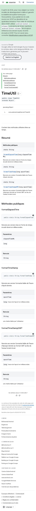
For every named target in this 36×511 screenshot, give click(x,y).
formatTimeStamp (10, 172)
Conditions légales (8, 497)
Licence (18, 497)
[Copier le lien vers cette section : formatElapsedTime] (21, 210)
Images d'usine (6, 434)
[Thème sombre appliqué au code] (33, 215)
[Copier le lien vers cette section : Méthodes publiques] (26, 204)
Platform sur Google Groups (10, 457)
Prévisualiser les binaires (9, 431)
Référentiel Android (8, 421)
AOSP (3, 65)
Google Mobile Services (9, 480)
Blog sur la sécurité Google (10, 454)
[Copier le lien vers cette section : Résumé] (12, 138)
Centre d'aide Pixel (7, 474)
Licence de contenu (28, 405)
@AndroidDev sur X (7, 448)
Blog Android (6, 451)
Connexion (30, 2)
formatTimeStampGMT (11, 187)
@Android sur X (6, 445)
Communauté (20, 494)
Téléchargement (7, 428)
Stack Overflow (6, 484)
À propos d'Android (8, 494)
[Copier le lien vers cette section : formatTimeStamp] (20, 268)
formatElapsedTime (10, 154)
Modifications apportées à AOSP (21, 35)
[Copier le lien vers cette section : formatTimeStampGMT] (24, 328)
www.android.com (7, 477)
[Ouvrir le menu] (3, 2)
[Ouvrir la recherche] (20, 2)
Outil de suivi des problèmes (10, 487)
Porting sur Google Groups (10, 463)
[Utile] (22, 69)
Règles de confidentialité (10, 500)
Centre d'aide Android (8, 471)
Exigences (5, 424)
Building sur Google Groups (10, 460)
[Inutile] (25, 69)
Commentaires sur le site (10, 503)
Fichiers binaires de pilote (9, 437)
